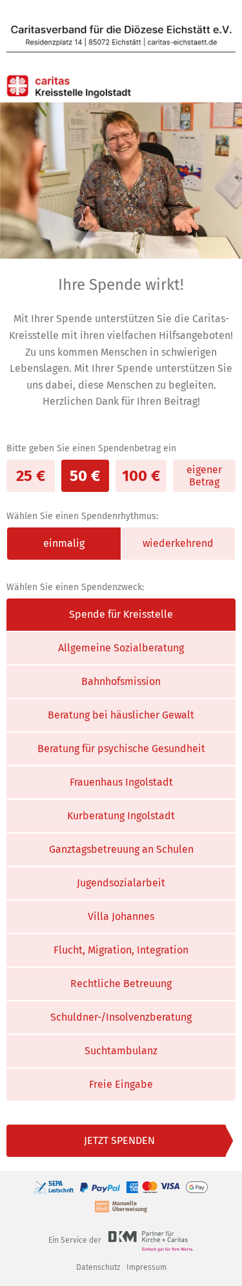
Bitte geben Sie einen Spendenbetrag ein (91, 448)
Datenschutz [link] (98, 1267)
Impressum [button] (146, 1267)
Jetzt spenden (119, 1140)
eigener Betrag (204, 476)
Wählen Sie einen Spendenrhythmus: (82, 516)
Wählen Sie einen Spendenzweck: (75, 587)
